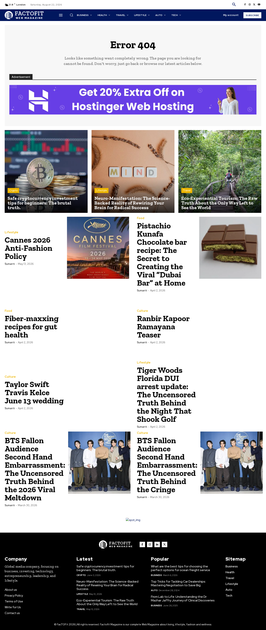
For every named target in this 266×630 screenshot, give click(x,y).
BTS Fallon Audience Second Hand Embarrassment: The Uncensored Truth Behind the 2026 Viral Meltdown (35, 468)
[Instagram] (249, 4)
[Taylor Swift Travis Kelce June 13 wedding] (98, 392)
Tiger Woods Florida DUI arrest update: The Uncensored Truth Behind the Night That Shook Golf (166, 394)
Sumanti (10, 264)
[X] (254, 4)
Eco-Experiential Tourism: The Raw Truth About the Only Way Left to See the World (107, 602)
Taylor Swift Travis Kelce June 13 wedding (34, 392)
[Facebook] (245, 4)
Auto (154, 590)
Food (140, 218)
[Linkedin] (157, 544)
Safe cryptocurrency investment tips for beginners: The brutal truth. (105, 568)
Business (156, 575)
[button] (234, 4)
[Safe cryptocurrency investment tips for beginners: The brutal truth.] (46, 171)
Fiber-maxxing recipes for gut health (32, 326)
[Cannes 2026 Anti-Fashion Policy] (98, 248)
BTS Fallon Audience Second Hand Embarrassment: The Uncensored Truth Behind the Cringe (167, 464)
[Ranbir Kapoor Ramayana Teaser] (230, 326)
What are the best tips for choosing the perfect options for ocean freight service (180, 568)
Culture (142, 310)
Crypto (13, 190)
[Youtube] (259, 4)
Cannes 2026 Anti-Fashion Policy (28, 248)
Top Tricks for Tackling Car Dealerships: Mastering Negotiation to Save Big (178, 583)
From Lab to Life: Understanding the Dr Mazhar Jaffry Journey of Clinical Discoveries (183, 598)
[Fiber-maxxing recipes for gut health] (98, 326)
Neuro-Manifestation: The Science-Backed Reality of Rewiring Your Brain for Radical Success (107, 585)
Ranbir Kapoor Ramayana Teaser (163, 326)
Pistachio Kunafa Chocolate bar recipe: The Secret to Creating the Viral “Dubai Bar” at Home (162, 254)
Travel (187, 190)
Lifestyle (101, 190)
